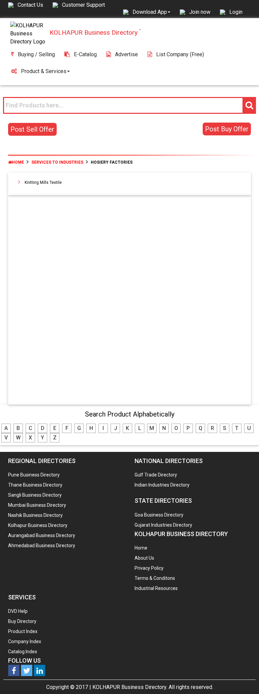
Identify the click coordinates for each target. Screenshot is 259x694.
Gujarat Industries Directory (163, 525)
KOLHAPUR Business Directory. (129, 687)
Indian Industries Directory (162, 485)
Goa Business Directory (159, 515)
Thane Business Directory (35, 485)
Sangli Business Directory (35, 495)
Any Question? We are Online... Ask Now (243, 678)
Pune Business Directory (34, 474)
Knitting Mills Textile (43, 182)
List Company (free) (180, 54)
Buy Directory (22, 621)
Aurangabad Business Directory (41, 535)
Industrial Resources (156, 588)
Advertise (126, 54)
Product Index (22, 631)
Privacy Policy (149, 568)
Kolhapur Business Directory (37, 525)
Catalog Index (22, 651)
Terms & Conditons (155, 578)
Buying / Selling (36, 54)
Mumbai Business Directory (37, 505)
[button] (151, 12)
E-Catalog (85, 54)
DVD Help (18, 611)
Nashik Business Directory (35, 515)
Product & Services (43, 71)
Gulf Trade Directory (156, 474)
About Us (144, 558)
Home (18, 162)
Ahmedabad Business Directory (41, 545)
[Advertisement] (129, 301)
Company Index (24, 641)
